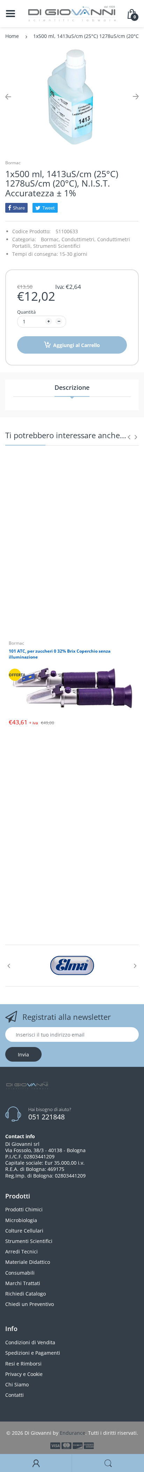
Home (12, 36)
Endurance (72, 1433)
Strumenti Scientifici (56, 246)
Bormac (13, 163)
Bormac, (50, 239)
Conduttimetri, (79, 239)
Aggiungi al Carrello (76, 345)
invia (23, 1054)
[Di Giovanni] (72, 13)
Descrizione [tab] (72, 387)
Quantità (26, 312)
